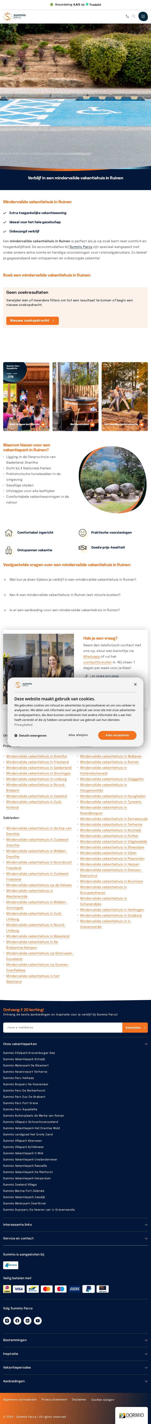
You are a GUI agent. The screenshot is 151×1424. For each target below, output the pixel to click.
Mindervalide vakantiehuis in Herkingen (112, 910)
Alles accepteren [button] (117, 735)
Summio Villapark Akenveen (22, 1140)
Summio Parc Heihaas (18, 1078)
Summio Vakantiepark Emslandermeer (30, 1159)
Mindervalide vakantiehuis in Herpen (109, 864)
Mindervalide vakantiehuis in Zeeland (36, 796)
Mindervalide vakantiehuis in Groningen (38, 773)
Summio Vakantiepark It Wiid (23, 1153)
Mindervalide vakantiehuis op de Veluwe (39, 885)
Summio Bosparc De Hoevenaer (26, 1084)
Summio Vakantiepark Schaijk (24, 1059)
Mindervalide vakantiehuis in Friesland (37, 762)
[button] (30, 735)
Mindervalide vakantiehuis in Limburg (36, 779)
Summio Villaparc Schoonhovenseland (30, 1122)
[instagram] (7, 1321)
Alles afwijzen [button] (78, 735)
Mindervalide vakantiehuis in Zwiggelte (112, 779)
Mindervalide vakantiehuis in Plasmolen (112, 858)
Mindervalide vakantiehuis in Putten (109, 836)
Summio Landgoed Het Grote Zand (28, 1134)
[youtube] (38, 1321)
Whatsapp (91, 656)
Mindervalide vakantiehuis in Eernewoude (114, 819)
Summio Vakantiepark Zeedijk (24, 1197)
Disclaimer (79, 1399)
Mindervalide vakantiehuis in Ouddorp (111, 915)
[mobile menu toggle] (143, 16)
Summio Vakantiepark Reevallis (25, 1166)
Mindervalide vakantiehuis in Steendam (112, 847)
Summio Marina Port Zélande (23, 1191)
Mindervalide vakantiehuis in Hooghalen (112, 796)
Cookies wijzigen (102, 1400)
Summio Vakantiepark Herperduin (27, 1178)
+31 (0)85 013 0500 (104, 677)
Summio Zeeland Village (20, 1184)
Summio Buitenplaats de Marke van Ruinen (33, 1115)
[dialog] (75, 712)
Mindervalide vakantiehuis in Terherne (111, 824)
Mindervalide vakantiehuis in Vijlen (108, 853)
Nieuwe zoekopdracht (29, 320)
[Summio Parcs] (22, 16)
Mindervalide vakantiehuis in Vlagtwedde (113, 841)
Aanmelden (133, 1027)
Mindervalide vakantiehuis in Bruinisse (111, 881)
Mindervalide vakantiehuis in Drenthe (36, 756)
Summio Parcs (81, 247)
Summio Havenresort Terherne (25, 1071)
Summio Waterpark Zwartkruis (24, 1203)
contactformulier (97, 662)
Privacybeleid (23, 725)
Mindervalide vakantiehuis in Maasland (38, 936)
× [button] (135, 684)
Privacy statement (54, 1399)
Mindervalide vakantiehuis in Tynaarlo (111, 802)
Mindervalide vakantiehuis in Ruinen (109, 762)
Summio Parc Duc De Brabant (24, 1097)
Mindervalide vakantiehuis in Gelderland (39, 768)
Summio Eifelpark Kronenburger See (29, 1053)
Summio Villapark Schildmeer (23, 1147)
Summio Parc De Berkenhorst (24, 1090)
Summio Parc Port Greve (20, 1103)
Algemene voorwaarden (20, 1399)
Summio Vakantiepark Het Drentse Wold (31, 1128)
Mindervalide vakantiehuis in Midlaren (111, 756)
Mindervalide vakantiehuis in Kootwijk (110, 830)
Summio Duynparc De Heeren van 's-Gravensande (39, 1209)
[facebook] (17, 1321)
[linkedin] (27, 1321)
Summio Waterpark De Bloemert (26, 1065)
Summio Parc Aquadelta (20, 1109)
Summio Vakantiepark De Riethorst (28, 1172)
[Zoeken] (133, 16)
